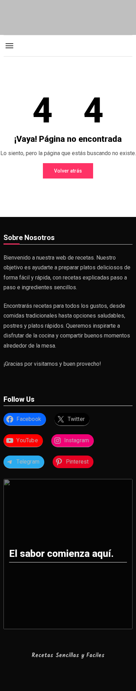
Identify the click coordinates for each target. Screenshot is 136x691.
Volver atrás (68, 171)
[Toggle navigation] (9, 46)
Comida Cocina (68, 40)
